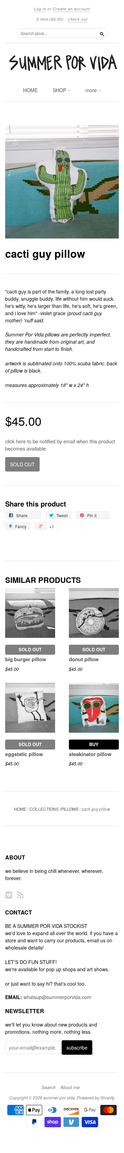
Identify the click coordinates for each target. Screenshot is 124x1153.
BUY (94, 744)
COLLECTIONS (44, 809)
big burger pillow (25, 659)
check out (77, 19)
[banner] (62, 63)
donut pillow (84, 659)
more (91, 90)
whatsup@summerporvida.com (57, 997)
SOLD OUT (30, 649)
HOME (30, 90)
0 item (50, 19)
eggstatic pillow (24, 754)
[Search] (102, 33)
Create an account (71, 8)
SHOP (60, 90)
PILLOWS (70, 809)
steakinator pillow (90, 754)
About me (70, 1087)
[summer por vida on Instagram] (9, 895)
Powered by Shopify (95, 1097)
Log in (40, 8)
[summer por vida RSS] (20, 895)
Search (48, 1087)
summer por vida (59, 1097)
